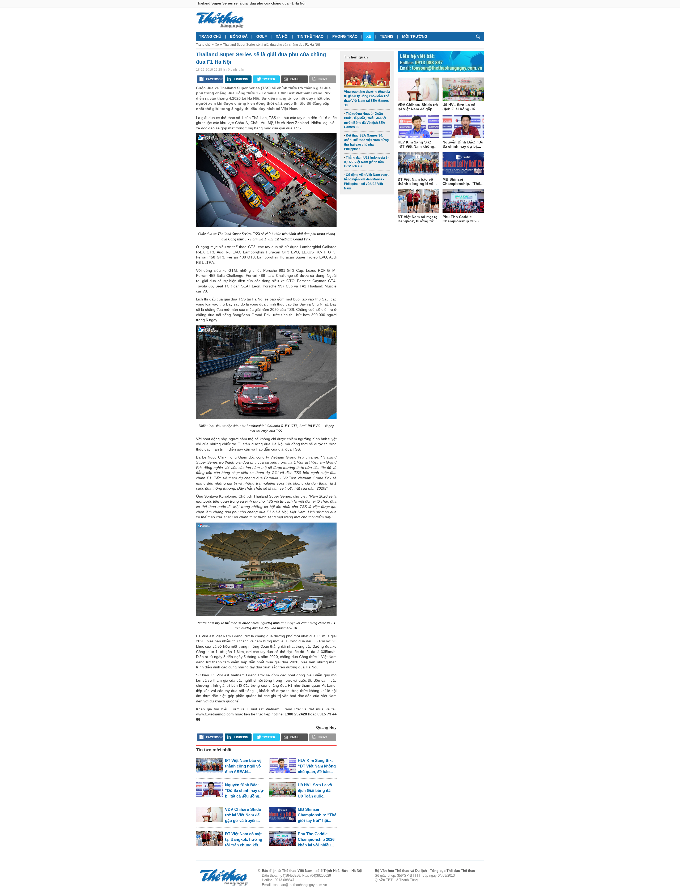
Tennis (386, 36)
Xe (368, 36)
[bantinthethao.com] (220, 19)
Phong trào (345, 36)
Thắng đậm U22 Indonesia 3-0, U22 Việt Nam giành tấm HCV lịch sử (366, 162)
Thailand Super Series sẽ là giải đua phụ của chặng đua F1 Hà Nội (271, 44)
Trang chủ (210, 36)
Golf (261, 36)
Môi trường (414, 36)
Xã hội (282, 36)
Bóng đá (239, 36)
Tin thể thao (310, 36)
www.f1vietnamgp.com (215, 714)
